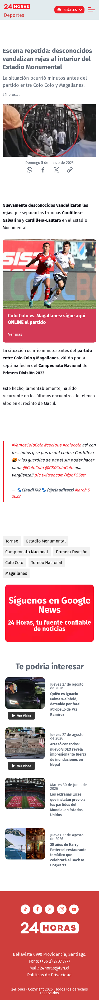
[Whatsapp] (29, 169)
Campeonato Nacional (26, 552)
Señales (70, 9)
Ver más (15, 334)
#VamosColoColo (27, 445)
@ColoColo (33, 467)
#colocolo (72, 445)
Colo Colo (14, 562)
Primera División (71, 552)
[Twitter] (56, 169)
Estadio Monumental (46, 541)
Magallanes (16, 573)
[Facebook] (42, 169)
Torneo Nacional (46, 562)
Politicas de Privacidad (49, 975)
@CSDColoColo (59, 467)
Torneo (11, 541)
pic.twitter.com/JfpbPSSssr (60, 475)
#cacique (53, 445)
